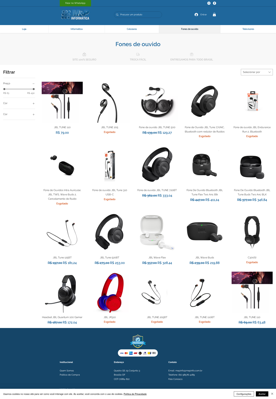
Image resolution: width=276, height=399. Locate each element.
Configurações (244, 393)
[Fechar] (272, 393)
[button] (214, 14)
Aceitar (262, 393)
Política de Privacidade (135, 393)
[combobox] (257, 72)
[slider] (4, 89)
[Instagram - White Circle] (209, 3)
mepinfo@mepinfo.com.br (188, 370)
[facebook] (214, 3)
